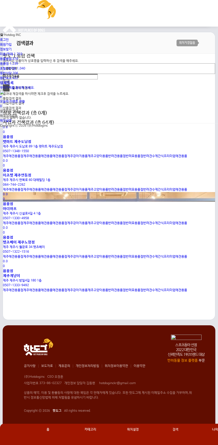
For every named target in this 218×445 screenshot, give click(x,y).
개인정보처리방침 (87, 366)
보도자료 (47, 366)
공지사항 (30, 366)
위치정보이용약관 (116, 366)
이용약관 (139, 366)
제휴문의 (64, 366)
